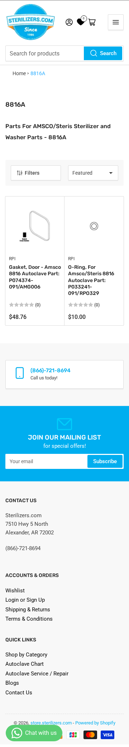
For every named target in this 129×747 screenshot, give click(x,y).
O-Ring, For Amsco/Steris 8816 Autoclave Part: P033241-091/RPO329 (91, 280)
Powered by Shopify (95, 723)
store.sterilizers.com (51, 723)
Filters (32, 173)
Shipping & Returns (27, 609)
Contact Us (18, 692)
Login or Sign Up (25, 600)
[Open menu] (116, 22)
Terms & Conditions (29, 619)
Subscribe (105, 461)
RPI (12, 258)
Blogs (12, 683)
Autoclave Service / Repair (36, 673)
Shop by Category (26, 654)
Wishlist (15, 590)
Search (108, 53)
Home (19, 73)
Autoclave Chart (24, 664)
